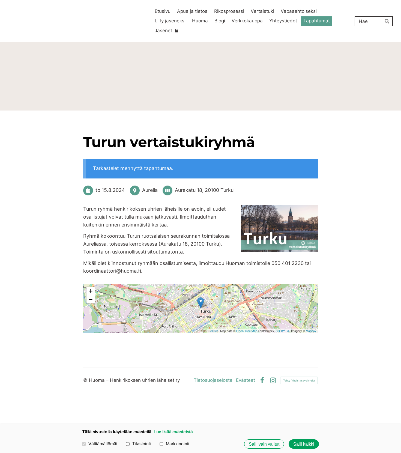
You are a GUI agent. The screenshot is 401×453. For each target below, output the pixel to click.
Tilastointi (141, 443)
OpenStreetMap (246, 331)
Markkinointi (177, 443)
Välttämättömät (102, 443)
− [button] (90, 299)
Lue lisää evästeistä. (174, 431)
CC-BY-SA (282, 331)
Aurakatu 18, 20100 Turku (204, 190)
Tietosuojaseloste (213, 380)
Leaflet (213, 331)
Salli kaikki (303, 444)
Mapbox (311, 331)
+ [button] (90, 291)
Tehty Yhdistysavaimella (299, 380)
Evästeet (245, 380)
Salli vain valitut (264, 444)
